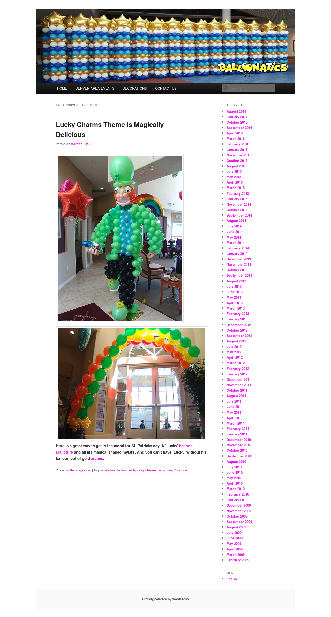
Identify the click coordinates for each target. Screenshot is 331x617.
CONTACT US (166, 88)
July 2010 (234, 466)
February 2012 (238, 368)
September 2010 (239, 456)
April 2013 (235, 302)
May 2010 (234, 477)
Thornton (180, 470)
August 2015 (236, 165)
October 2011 (237, 390)
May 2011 (234, 412)
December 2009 (239, 505)
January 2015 (237, 198)
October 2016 (237, 122)
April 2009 (235, 549)
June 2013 (235, 291)
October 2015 (237, 160)
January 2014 (237, 253)
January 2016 (237, 149)
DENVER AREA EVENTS (95, 88)
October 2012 (237, 330)
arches (97, 458)
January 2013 (237, 319)
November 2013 (239, 264)
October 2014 (237, 209)
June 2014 (235, 231)
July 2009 (234, 532)
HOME (62, 88)
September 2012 (239, 335)
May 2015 (234, 176)
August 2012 (236, 341)
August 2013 (236, 280)
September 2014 (239, 215)
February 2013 (238, 313)
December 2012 (239, 324)
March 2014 (236, 242)
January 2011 (237, 434)
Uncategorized (80, 470)
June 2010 (235, 472)
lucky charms (147, 470)
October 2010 (237, 450)
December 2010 (239, 439)
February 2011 (238, 428)
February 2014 (238, 248)
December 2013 (239, 258)
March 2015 (236, 187)
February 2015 (238, 193)
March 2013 (236, 308)
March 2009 (236, 554)
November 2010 (239, 444)
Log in (232, 578)
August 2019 (236, 111)
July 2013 (234, 286)
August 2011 (236, 395)
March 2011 (236, 423)
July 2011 (234, 401)
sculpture (165, 470)
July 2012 (234, 346)
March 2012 (236, 362)
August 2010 (236, 461)
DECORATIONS (135, 88)
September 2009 (239, 521)
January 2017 (237, 116)
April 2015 (235, 182)
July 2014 (234, 226)
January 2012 (237, 373)
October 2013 (237, 269)
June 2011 (235, 406)
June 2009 (235, 537)
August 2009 (236, 527)
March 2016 (236, 138)
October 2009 (237, 516)
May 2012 (234, 351)
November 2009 (239, 510)
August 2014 (236, 220)
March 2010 (236, 488)
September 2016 (239, 127)
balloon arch (126, 470)
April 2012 (235, 357)
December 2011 (239, 379)
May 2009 (234, 543)
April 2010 (235, 483)
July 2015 (234, 171)
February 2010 (238, 494)
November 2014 (239, 204)
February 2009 (238, 559)
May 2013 (234, 297)
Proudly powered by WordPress (165, 599)
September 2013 (239, 275)
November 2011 (239, 384)
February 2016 (238, 143)
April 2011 (235, 417)
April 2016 (235, 133)
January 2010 (237, 499)
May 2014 (234, 237)
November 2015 (239, 155)
